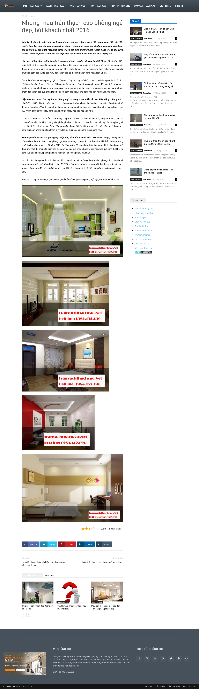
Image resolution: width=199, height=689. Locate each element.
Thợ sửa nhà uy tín (144, 230)
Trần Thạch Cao (30, 5)
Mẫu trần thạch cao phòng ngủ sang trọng (102, 562)
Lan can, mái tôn (143, 239)
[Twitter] (171, 659)
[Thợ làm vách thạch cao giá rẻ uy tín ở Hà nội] (136, 118)
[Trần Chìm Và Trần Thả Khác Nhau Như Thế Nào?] (72, 592)
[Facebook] (139, 659)
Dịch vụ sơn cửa (142, 221)
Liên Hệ (179, 5)
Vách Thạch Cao (55, 5)
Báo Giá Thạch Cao (145, 5)
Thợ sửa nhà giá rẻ (144, 208)
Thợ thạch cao (97, 5)
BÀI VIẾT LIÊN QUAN (32, 575)
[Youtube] (186, 659)
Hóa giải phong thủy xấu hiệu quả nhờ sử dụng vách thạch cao (44, 564)
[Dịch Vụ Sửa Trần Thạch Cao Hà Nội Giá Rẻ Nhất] (136, 31)
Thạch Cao (148, 38)
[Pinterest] (163, 659)
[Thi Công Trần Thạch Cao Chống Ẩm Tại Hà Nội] (37, 592)
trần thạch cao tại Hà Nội (81, 656)
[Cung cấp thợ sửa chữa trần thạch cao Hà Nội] (136, 172)
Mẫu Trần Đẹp (97, 602)
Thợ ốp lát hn (141, 226)
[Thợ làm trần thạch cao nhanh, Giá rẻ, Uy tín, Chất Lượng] (136, 143)
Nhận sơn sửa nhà (144, 213)
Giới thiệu (165, 5)
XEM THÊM (50, 575)
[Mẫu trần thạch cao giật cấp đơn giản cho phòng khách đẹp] (107, 592)
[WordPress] (179, 659)
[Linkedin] (155, 659)
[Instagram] (147, 659)
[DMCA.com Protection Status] (143, 253)
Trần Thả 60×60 (76, 5)
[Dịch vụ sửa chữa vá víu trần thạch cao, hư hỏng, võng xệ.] (136, 86)
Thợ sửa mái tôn (143, 234)
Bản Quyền (160, 686)
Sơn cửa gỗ (140, 217)
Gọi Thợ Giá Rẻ (142, 243)
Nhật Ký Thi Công (120, 5)
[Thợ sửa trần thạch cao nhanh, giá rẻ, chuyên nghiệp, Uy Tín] (136, 57)
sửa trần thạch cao (144, 248)
